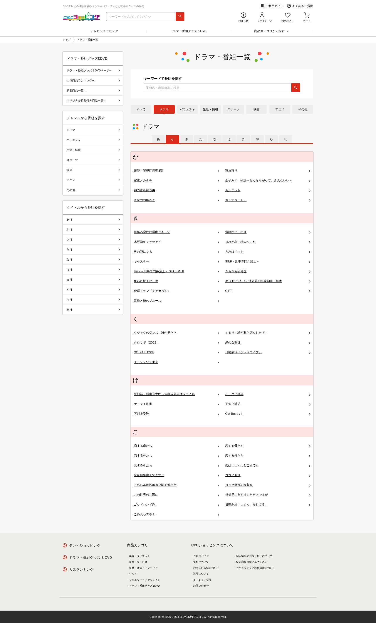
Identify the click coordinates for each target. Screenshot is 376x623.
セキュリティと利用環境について (255, 567)
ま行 (69, 279)
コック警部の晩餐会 (239, 485)
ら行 (69, 299)
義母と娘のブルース (147, 300)
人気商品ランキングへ (81, 80)
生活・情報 (210, 109)
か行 (69, 229)
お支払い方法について (206, 567)
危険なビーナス (236, 232)
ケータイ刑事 (234, 394)
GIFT (228, 291)
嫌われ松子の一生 (146, 281)
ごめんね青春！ (144, 514)
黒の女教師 (232, 342)
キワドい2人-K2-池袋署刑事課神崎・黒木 (253, 281)
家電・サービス (138, 562)
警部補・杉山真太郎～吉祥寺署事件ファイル (164, 394)
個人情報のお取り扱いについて (254, 556)
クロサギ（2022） (146, 342)
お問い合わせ (201, 585)
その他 (302, 109)
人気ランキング (81, 569)
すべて (141, 109)
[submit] (180, 16)
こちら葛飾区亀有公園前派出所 (155, 485)
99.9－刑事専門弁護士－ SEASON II (159, 271)
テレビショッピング (104, 31)
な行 (69, 259)
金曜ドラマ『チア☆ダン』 (152, 291)
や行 (69, 289)
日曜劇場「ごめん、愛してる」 (246, 504)
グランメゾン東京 (146, 362)
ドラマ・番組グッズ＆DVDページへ (89, 70)
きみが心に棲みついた (240, 242)
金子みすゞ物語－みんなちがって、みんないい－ (258, 180)
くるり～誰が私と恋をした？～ (246, 332)
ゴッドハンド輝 (144, 504)
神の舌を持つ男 (144, 190)
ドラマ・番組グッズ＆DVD (188, 31)
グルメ (133, 573)
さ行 (69, 239)
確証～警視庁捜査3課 (148, 170)
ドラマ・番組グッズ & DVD (90, 557)
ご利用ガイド (274, 6)
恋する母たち (143, 445)
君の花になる (143, 251)
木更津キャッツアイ (147, 242)
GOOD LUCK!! (144, 352)
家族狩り (231, 170)
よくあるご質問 (302, 6)
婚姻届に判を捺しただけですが (246, 494)
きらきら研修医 (236, 271)
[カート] (307, 15)
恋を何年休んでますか (149, 475)
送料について (201, 562)
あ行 (69, 219)
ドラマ (164, 109)
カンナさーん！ (236, 200)
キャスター (141, 261)
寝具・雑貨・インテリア (143, 567)
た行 (69, 249)
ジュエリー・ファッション (144, 579)
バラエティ (187, 109)
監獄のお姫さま (144, 200)
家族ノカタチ (143, 180)
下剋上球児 (232, 404)
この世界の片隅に (146, 494)
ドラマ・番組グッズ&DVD (144, 585)
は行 (69, 269)
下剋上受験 (141, 413)
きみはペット (234, 251)
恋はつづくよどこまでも (242, 465)
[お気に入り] (287, 15)
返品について (201, 573)
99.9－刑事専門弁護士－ (242, 261)
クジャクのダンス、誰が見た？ (155, 332)
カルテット (232, 190)
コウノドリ (232, 475)
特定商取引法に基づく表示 (251, 562)
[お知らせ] (243, 15)
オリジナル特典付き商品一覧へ (86, 100)
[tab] (158, 139)
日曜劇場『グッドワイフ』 (243, 352)
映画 (256, 109)
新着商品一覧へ (76, 90)
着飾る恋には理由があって (152, 232)
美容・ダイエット (139, 556)
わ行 (69, 309)
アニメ (279, 109)
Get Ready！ (234, 413)
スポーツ (233, 109)
